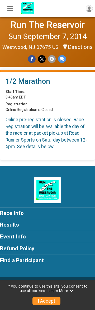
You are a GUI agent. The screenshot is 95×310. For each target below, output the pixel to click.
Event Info (13, 236)
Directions (80, 47)
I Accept (46, 301)
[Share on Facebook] (32, 59)
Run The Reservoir (47, 24)
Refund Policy (17, 248)
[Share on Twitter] (42, 59)
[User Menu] (89, 8)
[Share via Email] (52, 59)
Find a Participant (22, 260)
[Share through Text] (62, 59)
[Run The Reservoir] (27, 13)
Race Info (12, 213)
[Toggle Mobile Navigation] (10, 8)
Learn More (58, 291)
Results (9, 225)
